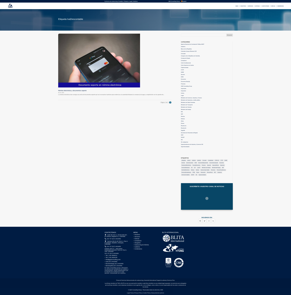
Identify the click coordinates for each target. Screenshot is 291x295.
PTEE (194, 172)
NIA (182, 111)
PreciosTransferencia (221, 170)
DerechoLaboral (189, 162)
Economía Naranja (185, 81)
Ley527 (198, 167)
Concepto (183, 53)
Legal (182, 95)
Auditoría (183, 46)
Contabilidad (210, 160)
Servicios (250, 6)
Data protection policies (157, 293)
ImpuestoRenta (215, 165)
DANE (182, 72)
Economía (183, 79)
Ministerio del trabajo (186, 109)
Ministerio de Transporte (187, 104)
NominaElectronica (185, 170)
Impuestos (183, 90)
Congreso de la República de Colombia (190, 55)
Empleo (273, 6)
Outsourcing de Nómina (141, 245)
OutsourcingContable (205, 170)
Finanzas (183, 83)
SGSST (183, 137)
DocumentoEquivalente (203, 162)
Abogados (184, 160)
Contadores (184, 60)
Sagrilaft (183, 130)
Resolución (183, 128)
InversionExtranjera (186, 167)
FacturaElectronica (196, 165)
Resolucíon (183, 125)
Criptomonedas (184, 67)
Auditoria (194, 160)
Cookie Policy (147, 293)
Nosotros (243, 6)
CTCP (182, 69)
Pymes (182, 123)
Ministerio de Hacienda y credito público (190, 100)
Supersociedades (202, 174)
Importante (183, 88)
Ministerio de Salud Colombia (188, 102)
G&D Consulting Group (174, 1)
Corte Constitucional (186, 62)
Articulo (188, 160)
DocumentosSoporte (214, 162)
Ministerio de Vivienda (186, 107)
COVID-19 (217, 160)
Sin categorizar (184, 142)
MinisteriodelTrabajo (216, 167)
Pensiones (213, 170)
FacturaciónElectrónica (186, 165)
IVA (191, 167)
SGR (182, 135)
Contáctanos (138, 249)
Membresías (280, 6)
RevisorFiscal (210, 172)
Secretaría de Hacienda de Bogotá (189, 132)
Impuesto (209, 165)
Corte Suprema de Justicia (187, 65)
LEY (195, 167)
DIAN (182, 76)
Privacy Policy (138, 293)
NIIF (182, 114)
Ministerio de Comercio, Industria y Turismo (191, 97)
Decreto (183, 74)
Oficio (182, 121)
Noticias (257, 6)
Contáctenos (265, 6)
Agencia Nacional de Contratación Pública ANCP (192, 44)
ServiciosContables (186, 174)
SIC (182, 139)
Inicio (237, 6)
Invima (182, 93)
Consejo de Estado (185, 58)
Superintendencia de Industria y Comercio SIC (192, 144)
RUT (215, 172)
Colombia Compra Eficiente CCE (189, 51)
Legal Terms (130, 293)
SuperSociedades (185, 146)
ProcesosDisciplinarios (186, 172)
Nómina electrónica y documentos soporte (72, 90)
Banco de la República (186, 49)
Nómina (183, 116)
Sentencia (219, 172)
